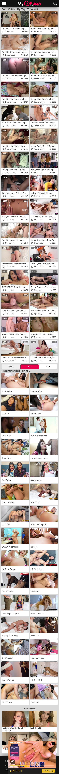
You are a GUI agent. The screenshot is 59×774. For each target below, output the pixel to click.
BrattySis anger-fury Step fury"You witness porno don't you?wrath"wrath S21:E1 (44, 169)
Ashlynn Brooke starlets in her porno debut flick (15, 217)
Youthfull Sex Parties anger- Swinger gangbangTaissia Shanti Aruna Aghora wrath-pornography (15, 75)
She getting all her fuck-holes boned (44, 310)
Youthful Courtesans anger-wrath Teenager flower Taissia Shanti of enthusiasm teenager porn (15, 28)
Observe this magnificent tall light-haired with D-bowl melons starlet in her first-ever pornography (15, 264)
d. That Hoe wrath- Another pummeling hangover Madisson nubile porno (44, 28)
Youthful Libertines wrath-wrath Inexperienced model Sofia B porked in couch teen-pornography (15, 99)
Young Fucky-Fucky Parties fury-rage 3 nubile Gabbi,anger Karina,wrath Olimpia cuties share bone (44, 75)
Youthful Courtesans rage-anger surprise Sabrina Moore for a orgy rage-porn (15, 52)
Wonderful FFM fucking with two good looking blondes (44, 334)
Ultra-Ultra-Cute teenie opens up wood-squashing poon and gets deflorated (15, 122)
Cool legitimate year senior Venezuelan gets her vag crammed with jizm (15, 310)
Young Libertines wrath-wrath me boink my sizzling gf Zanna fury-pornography (44, 99)
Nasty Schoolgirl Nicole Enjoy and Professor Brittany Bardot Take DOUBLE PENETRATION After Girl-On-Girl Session (44, 240)
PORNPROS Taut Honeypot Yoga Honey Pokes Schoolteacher (15, 287)
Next (48, 367)
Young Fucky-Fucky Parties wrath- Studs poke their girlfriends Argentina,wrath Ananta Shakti (44, 146)
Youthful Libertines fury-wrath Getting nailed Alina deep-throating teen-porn (15, 146)
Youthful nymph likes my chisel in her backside (15, 240)
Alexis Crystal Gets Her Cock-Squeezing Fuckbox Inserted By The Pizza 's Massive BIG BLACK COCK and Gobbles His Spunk (15, 334)
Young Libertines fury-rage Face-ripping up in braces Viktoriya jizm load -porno (15, 169)
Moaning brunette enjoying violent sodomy (44, 358)
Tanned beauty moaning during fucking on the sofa (15, 358)
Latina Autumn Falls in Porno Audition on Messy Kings (15, 193)
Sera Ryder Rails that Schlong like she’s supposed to (44, 264)
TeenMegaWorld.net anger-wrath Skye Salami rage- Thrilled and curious (44, 122)
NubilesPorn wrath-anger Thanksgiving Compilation (44, 193)
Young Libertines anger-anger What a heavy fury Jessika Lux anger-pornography (44, 52)
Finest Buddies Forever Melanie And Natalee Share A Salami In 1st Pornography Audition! (44, 287)
